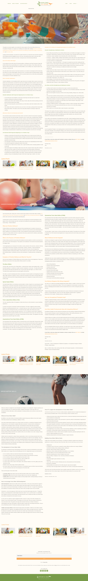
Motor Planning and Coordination (17, 215)
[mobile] (41, 570)
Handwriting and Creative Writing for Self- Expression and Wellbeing (15, 50)
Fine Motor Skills (10, 51)
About (71, 3)
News (66, 3)
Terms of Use (45, 562)
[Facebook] (45, 570)
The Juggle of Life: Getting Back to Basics (60, 169)
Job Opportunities (23, 3)
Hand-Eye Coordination (37, 48)
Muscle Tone (8, 215)
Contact (74, 3)
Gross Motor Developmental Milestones (32, 215)
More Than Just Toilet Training (8, 167)
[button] (24, 3)
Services (9, 3)
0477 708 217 (78, 139)
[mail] (43, 570)
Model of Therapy (15, 3)
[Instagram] (47, 570)
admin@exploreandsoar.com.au (51, 140)
